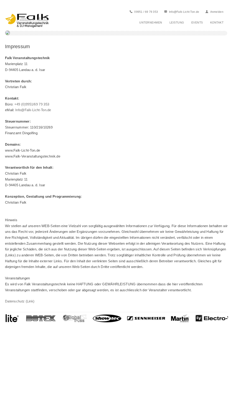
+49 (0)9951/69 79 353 (31, 104)
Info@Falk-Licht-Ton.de (33, 110)
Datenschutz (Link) (19, 301)
